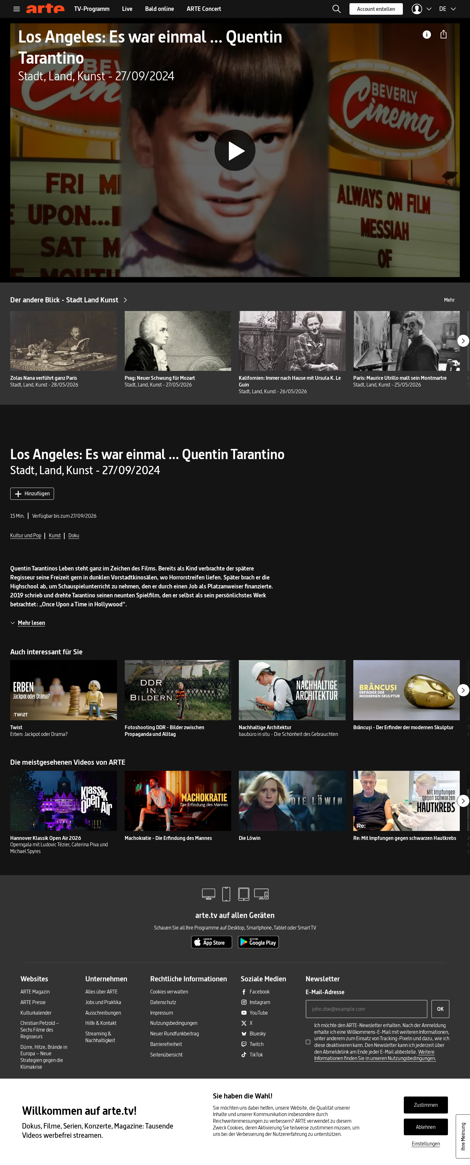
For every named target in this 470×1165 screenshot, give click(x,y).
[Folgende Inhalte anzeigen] (463, 340)
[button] (337, 9)
